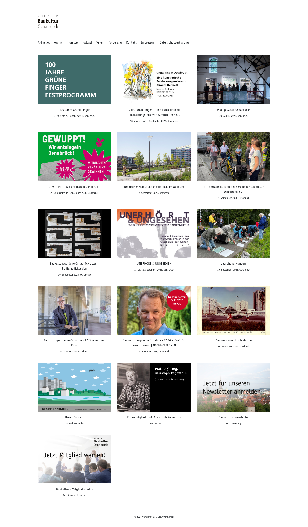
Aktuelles (44, 42)
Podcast (87, 42)
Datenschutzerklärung (174, 42)
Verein (100, 42)
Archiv (58, 42)
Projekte (72, 42)
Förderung (115, 42)
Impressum (148, 42)
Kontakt (131, 42)
